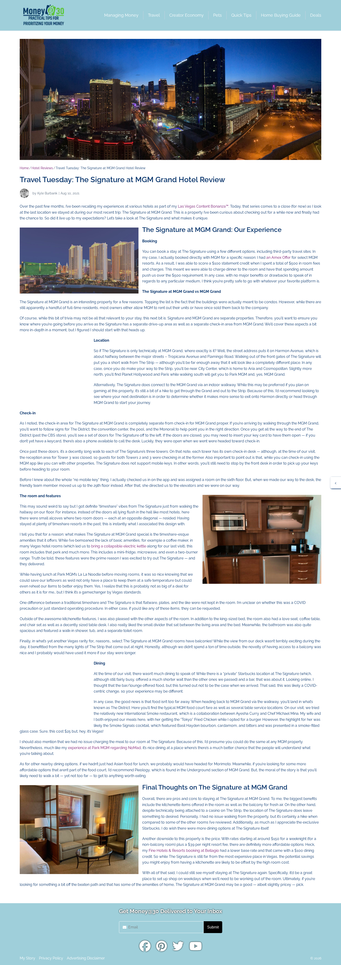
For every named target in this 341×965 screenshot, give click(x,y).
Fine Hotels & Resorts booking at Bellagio (184, 850)
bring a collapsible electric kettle (118, 546)
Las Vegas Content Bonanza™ (203, 206)
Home (24, 168)
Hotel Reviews (42, 168)
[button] (335, 482)
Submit (213, 927)
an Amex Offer (278, 257)
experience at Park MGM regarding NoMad (104, 748)
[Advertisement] (54, 366)
